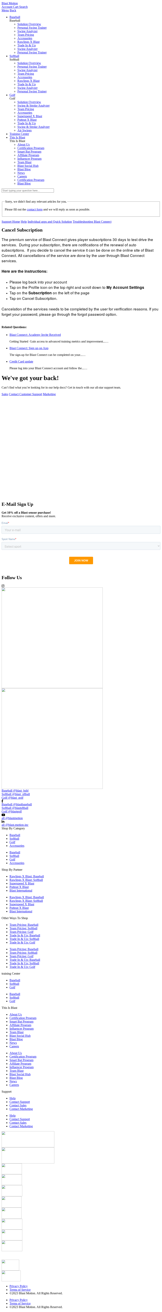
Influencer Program (29, 158)
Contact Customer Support (25, 394)
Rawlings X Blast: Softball (26, 880)
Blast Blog (24, 169)
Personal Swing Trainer (32, 27)
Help (24, 221)
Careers (22, 176)
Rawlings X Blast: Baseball (26, 876)
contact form (34, 209)
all (12, 818)
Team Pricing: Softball (23, 928)
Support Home (11, 221)
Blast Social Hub (28, 165)
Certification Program (30, 148)
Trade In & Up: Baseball (24, 935)
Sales (5, 394)
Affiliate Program (28, 155)
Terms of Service (20, 1289)
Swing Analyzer (27, 31)
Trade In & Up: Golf (22, 942)
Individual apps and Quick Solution (50, 221)
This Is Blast (17, 137)
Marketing (49, 394)
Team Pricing (25, 34)
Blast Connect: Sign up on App (28, 348)
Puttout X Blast (27, 119)
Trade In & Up (26, 45)
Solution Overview (29, 24)
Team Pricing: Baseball (23, 924)
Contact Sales (17, 1105)
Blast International (20, 890)
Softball (14, 56)
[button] (81, 496)
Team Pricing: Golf (21, 931)
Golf (12, 95)
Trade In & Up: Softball (24, 939)
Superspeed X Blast (29, 116)
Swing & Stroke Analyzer (33, 105)
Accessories (24, 38)
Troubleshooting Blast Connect (92, 221)
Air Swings (24, 130)
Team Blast (24, 162)
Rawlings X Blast (28, 41)
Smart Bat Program (29, 151)
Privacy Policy (18, 1286)
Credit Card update (21, 361)
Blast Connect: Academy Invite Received (35, 334)
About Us (23, 144)
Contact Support (19, 1101)
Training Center (19, 134)
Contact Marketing (21, 1109)
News (21, 173)
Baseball (14, 17)
